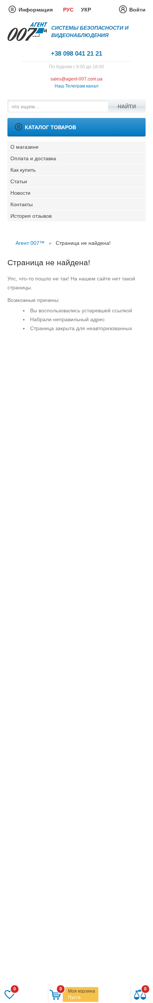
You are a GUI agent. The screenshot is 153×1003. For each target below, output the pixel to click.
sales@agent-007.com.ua (76, 79)
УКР (86, 10)
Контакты (21, 204)
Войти (137, 10)
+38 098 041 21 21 (76, 53)
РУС (68, 10)
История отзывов (31, 216)
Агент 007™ (30, 243)
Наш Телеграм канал (76, 86)
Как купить (23, 170)
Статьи (18, 181)
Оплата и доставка (33, 158)
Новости (20, 193)
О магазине (24, 147)
